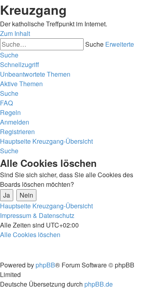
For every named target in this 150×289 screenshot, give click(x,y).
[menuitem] (35, 74)
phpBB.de (98, 284)
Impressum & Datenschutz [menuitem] (37, 215)
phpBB (45, 264)
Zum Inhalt (15, 33)
